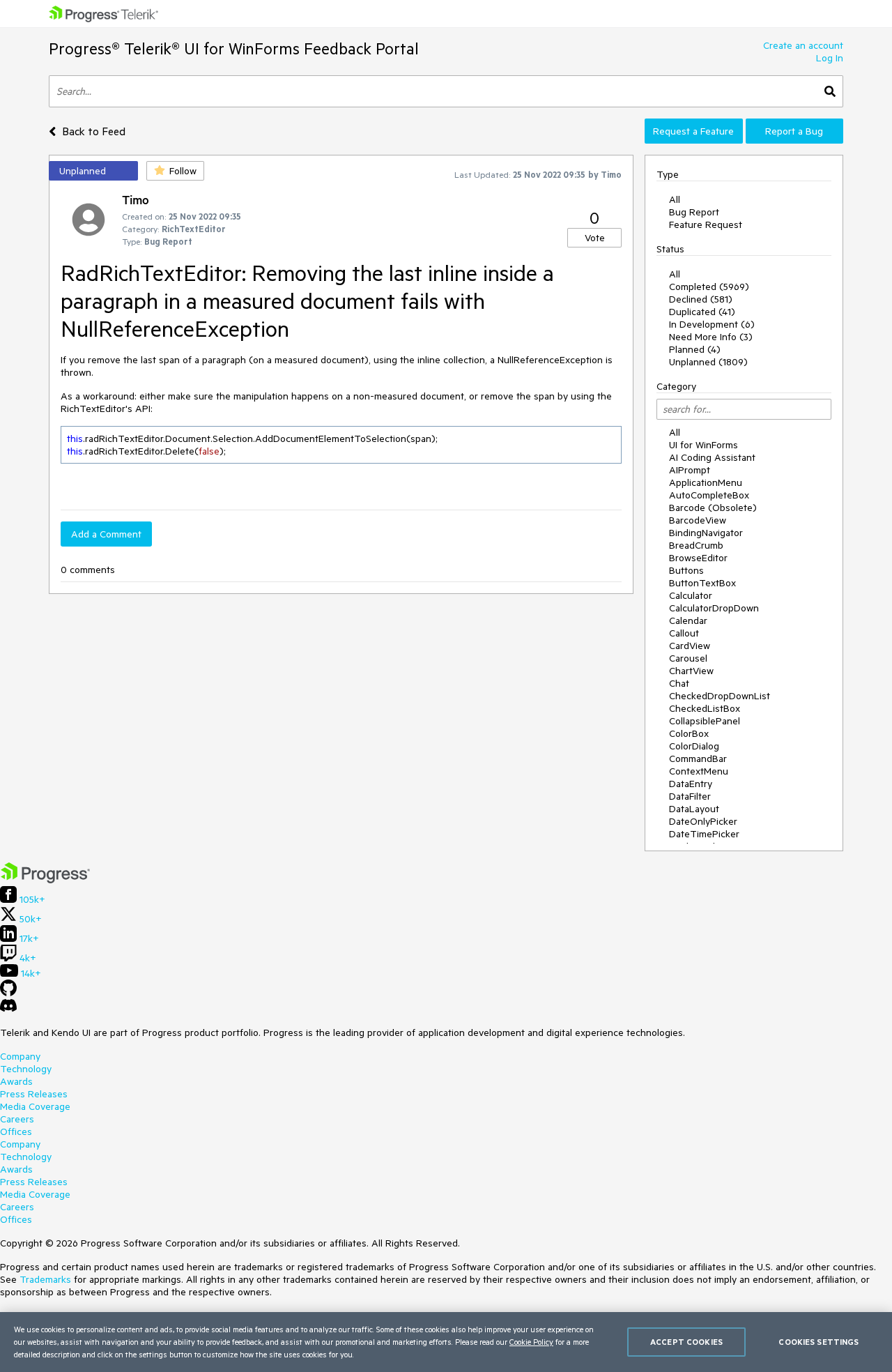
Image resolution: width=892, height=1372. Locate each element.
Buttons (686, 570)
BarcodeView (697, 520)
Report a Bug (794, 131)
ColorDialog (694, 746)
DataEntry (690, 783)
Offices (16, 1131)
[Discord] (8, 1009)
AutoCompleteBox (709, 495)
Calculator (690, 595)
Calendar (688, 620)
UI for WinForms (703, 445)
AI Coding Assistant (712, 457)
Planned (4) (695, 349)
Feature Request (705, 224)
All (674, 199)
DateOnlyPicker (703, 821)
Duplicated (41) (702, 311)
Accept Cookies (686, 1341)
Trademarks (45, 1279)
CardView (689, 645)
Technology (26, 1068)
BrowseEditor (698, 557)
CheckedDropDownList (719, 695)
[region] (446, 1342)
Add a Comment (106, 534)
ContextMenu (698, 771)
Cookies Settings (818, 1341)
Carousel (688, 658)
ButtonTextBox (702, 583)
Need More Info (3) (711, 336)
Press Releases (34, 1094)
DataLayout (694, 808)
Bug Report (694, 212)
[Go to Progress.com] (45, 880)
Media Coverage (35, 1106)
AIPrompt (689, 470)
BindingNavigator (706, 532)
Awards (16, 1081)
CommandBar (698, 758)
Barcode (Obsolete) (713, 507)
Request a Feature (693, 131)
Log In (829, 58)
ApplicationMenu (705, 482)
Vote (595, 237)
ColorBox (689, 733)
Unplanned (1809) (708, 362)
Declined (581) (700, 299)
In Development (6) (712, 324)
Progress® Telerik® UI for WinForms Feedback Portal (234, 48)
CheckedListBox (704, 708)
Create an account (803, 45)
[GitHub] (8, 992)
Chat (679, 683)
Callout (684, 633)
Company (20, 1056)
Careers (17, 1119)
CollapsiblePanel (704, 721)
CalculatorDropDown (714, 608)
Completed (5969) (709, 286)
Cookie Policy (531, 1341)
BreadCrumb (696, 545)
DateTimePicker (704, 834)
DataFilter (690, 796)
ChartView (691, 670)
